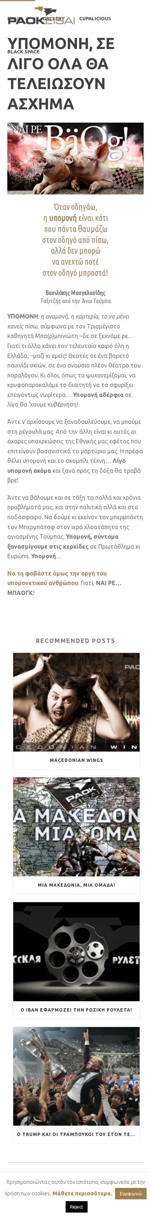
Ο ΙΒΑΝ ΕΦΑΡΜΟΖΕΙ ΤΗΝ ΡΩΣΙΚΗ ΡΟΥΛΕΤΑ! (76, 1009)
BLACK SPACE (23, 51)
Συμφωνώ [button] (130, 1193)
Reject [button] (76, 1206)
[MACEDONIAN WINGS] (76, 702)
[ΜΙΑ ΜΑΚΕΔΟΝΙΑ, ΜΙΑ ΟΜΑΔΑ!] (76, 826)
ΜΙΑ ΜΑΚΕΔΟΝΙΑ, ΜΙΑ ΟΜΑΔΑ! (76, 885)
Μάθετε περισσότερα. (82, 1193)
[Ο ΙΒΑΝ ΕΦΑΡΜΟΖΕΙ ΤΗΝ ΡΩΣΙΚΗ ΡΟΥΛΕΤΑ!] (76, 951)
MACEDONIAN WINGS (76, 760)
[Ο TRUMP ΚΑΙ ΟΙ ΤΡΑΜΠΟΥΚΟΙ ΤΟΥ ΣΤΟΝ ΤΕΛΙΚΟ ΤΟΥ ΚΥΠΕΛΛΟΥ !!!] (76, 1076)
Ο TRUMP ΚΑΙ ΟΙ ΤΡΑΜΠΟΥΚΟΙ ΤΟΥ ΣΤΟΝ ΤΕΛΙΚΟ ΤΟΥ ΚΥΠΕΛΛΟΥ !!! (78, 1134)
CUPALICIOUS (95, 18)
